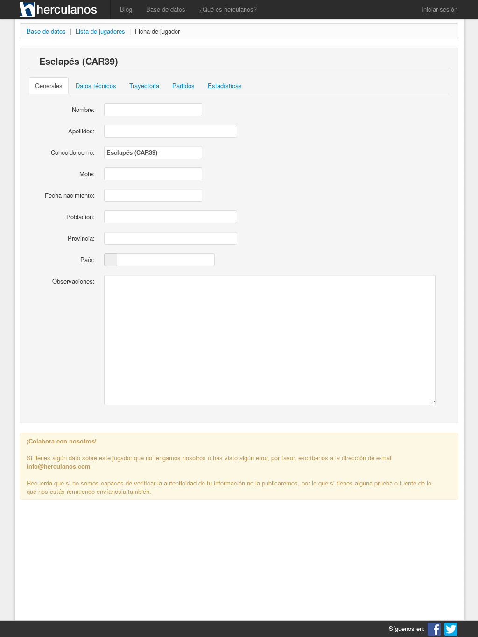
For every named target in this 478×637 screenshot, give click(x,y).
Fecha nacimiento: (70, 195)
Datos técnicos (96, 85)
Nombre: (83, 109)
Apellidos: (81, 130)
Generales (49, 85)
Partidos (183, 85)
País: (87, 259)
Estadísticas (225, 85)
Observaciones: (73, 281)
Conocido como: (73, 152)
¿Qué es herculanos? (228, 9)
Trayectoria (144, 85)
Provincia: (81, 238)
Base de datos (165, 9)
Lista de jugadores (100, 31)
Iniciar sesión (439, 9)
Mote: (87, 173)
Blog (126, 9)
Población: (80, 216)
